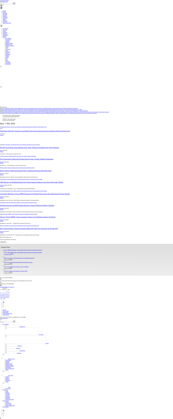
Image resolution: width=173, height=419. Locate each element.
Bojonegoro (7, 380)
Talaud (6, 369)
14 (4, 294)
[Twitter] (3, 302)
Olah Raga (5, 14)
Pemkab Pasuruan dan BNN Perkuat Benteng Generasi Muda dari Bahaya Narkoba (27, 205)
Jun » (4, 298)
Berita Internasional (7, 23)
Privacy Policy (6, 311)
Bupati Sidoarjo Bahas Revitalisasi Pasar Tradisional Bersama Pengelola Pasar (26, 171)
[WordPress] (3, 305)
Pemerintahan (6, 406)
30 (7, 297)
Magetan (7, 379)
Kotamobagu (8, 367)
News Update (6, 324)
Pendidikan (5, 16)
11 (0, 294)
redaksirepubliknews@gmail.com (7, 287)
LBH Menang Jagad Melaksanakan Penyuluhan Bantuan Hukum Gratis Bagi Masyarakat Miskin (31, 182)
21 (4, 295)
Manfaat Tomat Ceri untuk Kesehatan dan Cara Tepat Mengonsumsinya (19, 258)
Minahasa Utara (8, 363)
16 (7, 294)
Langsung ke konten (4, 0)
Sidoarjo (2, 173)
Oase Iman (5, 18)
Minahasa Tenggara (9, 366)
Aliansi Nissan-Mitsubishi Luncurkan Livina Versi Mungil (16, 266)
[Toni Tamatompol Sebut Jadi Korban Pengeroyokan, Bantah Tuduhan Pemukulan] (18, 156)
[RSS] (3, 307)
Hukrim (4, 12)
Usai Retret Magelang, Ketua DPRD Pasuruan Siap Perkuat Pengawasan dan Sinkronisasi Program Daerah (35, 194)
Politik (4, 19)
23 (7, 295)
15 (6, 294)
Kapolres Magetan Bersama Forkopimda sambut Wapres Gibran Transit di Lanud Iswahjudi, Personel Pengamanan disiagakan (82, 112)
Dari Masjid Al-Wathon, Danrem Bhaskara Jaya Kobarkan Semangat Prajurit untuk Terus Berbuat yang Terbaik (73, 113)
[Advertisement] (40, 76)
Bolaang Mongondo (9, 368)
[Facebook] (3, 300)
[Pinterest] (3, 304)
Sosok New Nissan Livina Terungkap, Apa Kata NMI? (15, 271)
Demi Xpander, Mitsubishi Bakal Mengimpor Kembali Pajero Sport (18, 262)
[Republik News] (4, 1)
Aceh (1, 128)
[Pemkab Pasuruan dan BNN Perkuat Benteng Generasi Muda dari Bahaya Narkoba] (18, 202)
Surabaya (2, 162)
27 (3, 297)
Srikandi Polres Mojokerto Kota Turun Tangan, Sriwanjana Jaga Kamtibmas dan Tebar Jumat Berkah (66, 110)
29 (6, 297)
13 (3, 294)
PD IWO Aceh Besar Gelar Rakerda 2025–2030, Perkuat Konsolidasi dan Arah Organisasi (29, 147)
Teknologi (5, 20)
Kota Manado (8, 360)
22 (6, 295)
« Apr (1, 298)
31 (8, 297)
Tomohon (7, 361)
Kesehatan (5, 13)
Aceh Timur (8, 388)
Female (4, 10)
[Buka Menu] (1, 8)
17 (8, 294)
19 (2, 295)
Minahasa (7, 362)
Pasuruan (2, 196)
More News (5, 389)
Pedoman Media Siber (7, 313)
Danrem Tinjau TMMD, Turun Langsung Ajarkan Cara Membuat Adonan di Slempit (27, 217)
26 (2, 297)
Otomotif (5, 15)
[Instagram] (3, 306)
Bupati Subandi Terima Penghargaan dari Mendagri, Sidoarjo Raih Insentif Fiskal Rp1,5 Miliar (62, 109)
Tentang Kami (6, 314)
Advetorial (5, 21)
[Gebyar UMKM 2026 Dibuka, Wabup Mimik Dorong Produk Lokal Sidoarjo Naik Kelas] (20, 108)
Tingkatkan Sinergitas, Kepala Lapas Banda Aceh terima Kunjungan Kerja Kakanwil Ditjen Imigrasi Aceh (35, 131)
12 (2, 294)
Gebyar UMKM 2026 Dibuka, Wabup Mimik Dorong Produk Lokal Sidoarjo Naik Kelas (59, 108)
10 (8, 292)
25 (0, 297)
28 (4, 297)
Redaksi (1, 135)
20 (3, 295)
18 (0, 295)
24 (8, 295)
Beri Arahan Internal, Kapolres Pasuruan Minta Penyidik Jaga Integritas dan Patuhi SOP (29, 228)
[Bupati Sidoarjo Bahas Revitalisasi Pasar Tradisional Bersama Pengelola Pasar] (17, 167)
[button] (14, 3)
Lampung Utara (3, 185)
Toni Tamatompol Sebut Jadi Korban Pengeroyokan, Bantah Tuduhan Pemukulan (26, 159)
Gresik (6, 381)
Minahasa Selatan (9, 365)
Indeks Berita (5, 312)
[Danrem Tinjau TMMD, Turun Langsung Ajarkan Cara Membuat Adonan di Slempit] (18, 214)
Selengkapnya (3, 242)
